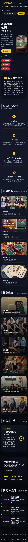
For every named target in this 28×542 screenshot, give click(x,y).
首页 (2, 6)
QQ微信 (7, 69)
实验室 (25, 6)
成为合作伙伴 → (9, 470)
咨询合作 (5, 55)
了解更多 (21, 500)
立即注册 (7, 60)
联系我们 (21, 13)
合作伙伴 (7, 6)
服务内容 (13, 6)
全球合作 (3, 10)
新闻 (8, 10)
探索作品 (5, 51)
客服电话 (6, 64)
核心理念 (19, 6)
